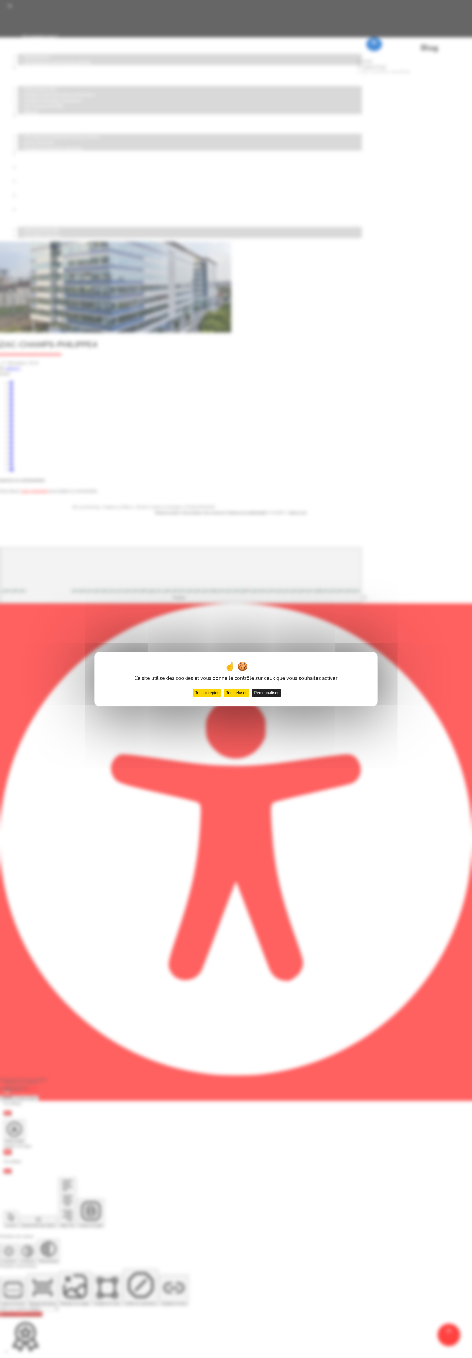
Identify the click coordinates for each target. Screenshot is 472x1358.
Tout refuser (236, 693)
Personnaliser (266, 693)
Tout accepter (207, 693)
